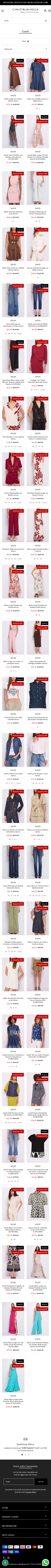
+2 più (18, 783)
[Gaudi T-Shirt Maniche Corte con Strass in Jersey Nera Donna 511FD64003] (38, 1146)
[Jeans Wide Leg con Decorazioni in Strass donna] (13, 300)
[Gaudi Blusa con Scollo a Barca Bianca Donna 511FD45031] (13, 1204)
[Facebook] (3, 1558)
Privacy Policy (31, 1492)
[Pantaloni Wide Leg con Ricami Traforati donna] (38, 188)
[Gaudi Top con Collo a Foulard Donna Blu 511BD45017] (38, 1031)
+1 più (42, 390)
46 (15, 446)
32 (39, 895)
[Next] (46, 2)
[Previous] (4, 2)
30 (15, 334)
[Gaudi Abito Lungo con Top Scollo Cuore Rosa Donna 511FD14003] (13, 1319)
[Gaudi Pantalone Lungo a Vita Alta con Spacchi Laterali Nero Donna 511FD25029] (13, 356)
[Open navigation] (6, 10)
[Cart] (49, 10)
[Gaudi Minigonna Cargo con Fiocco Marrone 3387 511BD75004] (38, 974)
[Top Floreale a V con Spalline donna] (13, 413)
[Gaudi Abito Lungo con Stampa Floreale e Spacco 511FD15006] (38, 1262)
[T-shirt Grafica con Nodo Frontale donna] (13, 694)
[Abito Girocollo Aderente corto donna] (13, 188)
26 (9, 895)
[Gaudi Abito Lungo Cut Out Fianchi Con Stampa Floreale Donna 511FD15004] (38, 131)
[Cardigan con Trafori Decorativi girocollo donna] (38, 356)
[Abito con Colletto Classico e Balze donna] (38, 75)
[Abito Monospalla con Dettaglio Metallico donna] (38, 638)
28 (36, 221)
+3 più (19, 334)
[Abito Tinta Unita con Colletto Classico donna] (13, 244)
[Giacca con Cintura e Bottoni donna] (38, 806)
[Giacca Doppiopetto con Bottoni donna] (13, 469)
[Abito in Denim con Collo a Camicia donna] (38, 918)
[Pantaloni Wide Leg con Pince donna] (13, 525)
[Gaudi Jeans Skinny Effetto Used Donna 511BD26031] (38, 300)
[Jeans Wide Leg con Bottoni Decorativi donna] (13, 862)
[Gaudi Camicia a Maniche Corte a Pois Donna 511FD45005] (38, 1204)
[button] (5, 1563)
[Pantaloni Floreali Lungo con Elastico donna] (38, 469)
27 (6, 334)
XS (37, 108)
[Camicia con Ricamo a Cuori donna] (38, 750)
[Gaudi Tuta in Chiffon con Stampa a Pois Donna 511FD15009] (13, 131)
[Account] (45, 10)
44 (12, 446)
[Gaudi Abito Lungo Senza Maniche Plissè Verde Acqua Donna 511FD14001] (13, 1376)
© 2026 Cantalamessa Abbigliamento (15, 1564)
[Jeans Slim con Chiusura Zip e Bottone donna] (38, 862)
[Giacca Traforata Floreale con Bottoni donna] (38, 244)
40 (6, 446)
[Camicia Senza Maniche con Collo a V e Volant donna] (38, 413)
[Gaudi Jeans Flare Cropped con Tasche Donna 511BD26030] (13, 1146)
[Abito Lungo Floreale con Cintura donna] (13, 581)
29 (39, 221)
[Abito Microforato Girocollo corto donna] (13, 974)
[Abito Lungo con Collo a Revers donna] (13, 75)
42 (9, 446)
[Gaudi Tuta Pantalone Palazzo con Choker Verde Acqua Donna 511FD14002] (38, 1319)
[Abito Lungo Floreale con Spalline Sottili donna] (38, 581)
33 (18, 1181)
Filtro (24, 41)
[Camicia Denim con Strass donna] (13, 750)
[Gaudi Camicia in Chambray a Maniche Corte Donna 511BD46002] (13, 1031)
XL (17, 1066)
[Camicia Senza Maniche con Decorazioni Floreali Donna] (38, 694)
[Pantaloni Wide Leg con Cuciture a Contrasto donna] (13, 918)
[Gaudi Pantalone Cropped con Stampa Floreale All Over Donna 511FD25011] (13, 1262)
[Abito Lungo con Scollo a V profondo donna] (13, 638)
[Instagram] (8, 1558)
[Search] (46, 20)
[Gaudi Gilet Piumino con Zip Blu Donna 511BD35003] (13, 1089)
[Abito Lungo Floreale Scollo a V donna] (38, 525)
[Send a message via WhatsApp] (45, 1562)
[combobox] (25, 20)
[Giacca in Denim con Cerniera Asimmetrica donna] (13, 806)
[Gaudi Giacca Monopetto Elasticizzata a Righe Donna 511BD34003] (38, 1089)
